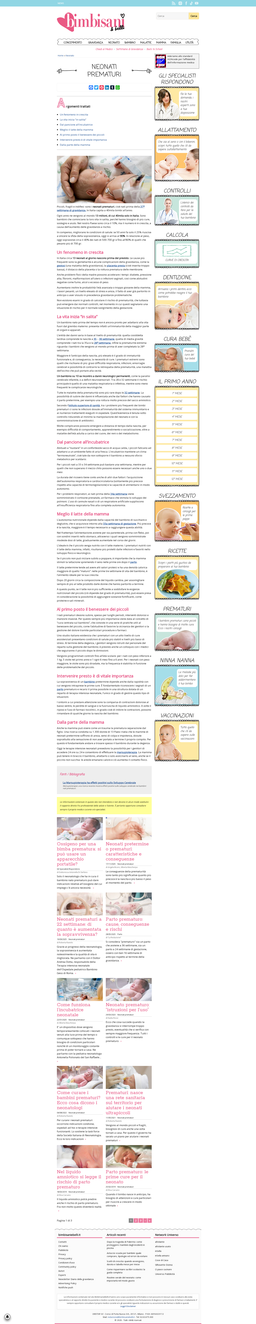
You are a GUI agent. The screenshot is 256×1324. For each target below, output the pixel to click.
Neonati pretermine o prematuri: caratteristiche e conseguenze (127, 851)
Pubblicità (63, 1250)
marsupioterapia (127, 752)
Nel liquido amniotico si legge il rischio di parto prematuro (79, 1179)
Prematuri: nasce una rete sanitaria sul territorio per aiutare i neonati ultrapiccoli (125, 1103)
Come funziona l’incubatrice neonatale (73, 1010)
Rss (173, 3)
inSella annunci (162, 1255)
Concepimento (73, 43)
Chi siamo (63, 1245)
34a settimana (118, 494)
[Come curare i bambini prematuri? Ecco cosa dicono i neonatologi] (80, 1077)
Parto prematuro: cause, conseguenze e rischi (127, 924)
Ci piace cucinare (163, 1269)
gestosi (61, 265)
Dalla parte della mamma (75, 144)
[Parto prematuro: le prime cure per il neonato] (129, 1156)
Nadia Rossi (113, 1018)
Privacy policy (65, 1258)
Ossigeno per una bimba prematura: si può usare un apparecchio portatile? (79, 854)
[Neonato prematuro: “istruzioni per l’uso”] (129, 989)
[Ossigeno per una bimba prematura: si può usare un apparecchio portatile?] (80, 828)
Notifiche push (65, 1287)
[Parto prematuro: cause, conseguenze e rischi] (129, 903)
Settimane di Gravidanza (129, 49)
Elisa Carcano (65, 1195)
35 (95, 339)
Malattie (146, 43)
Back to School (154, 49)
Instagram (180, 3)
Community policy (67, 1266)
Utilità (189, 43)
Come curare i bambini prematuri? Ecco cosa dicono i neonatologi (78, 1100)
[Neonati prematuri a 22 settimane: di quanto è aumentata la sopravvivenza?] (80, 903)
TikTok (191, 3)
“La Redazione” (114, 937)
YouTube (196, 3)
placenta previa (116, 265)
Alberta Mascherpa (129, 867)
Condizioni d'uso (66, 1262)
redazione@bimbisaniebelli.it (121, 1317)
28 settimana (102, 342)
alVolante (159, 1241)
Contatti (62, 1241)
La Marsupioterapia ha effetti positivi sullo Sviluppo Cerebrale (99, 782)
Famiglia (176, 43)
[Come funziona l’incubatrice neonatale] (80, 989)
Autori (61, 1270)
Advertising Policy (67, 1283)
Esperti (62, 1274)
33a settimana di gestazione (119, 523)
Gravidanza (95, 43)
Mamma (161, 43)
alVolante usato (163, 1246)
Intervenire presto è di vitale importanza (83, 139)
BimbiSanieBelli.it (91, 22)
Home (61, 55)
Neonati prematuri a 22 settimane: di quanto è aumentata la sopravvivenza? (79, 926)
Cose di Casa (161, 1260)
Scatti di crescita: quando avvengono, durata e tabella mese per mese (125, 1263)
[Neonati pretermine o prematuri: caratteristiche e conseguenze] (129, 828)
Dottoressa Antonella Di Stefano (73, 872)
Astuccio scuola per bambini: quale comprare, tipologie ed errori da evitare (127, 1255)
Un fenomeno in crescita (74, 114)
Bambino (130, 43)
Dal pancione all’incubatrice (76, 124)
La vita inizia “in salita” (73, 119)
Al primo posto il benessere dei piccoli (82, 134)
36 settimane (106, 339)
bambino (89, 681)
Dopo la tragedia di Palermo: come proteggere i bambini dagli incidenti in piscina (126, 1244)
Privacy (62, 1254)
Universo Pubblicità (165, 1273)
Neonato (114, 43)
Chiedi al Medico (104, 49)
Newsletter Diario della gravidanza (76, 1279)
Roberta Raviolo (66, 942)
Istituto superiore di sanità (84, 405)
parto (133, 562)
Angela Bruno (114, 867)
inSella (158, 1250)
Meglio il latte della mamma (76, 129)
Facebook (186, 3)
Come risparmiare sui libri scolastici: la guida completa (126, 1271)
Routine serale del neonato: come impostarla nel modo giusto (124, 1279)
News (61, 3)
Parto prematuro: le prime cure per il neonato (127, 1177)
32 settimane (132, 392)
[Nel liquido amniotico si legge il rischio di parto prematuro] (80, 1156)
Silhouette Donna (163, 1264)
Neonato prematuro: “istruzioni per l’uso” (127, 1007)
